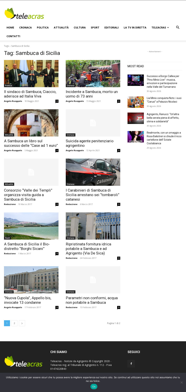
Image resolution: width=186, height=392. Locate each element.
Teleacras (158, 27)
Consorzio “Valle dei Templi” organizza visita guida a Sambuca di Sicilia (28, 195)
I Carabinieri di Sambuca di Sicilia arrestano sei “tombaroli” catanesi (92, 195)
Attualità (61, 27)
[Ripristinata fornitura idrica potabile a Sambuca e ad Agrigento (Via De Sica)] (93, 226)
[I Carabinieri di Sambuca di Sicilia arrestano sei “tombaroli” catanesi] (93, 172)
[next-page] (22, 323)
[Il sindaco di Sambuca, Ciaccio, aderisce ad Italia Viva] (31, 73)
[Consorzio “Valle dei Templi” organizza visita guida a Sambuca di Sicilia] (31, 172)
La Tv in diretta (135, 27)
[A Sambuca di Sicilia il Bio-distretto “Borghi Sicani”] (31, 226)
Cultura (80, 27)
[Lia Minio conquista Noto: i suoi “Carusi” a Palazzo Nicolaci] (136, 102)
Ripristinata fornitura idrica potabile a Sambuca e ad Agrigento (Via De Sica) (88, 248)
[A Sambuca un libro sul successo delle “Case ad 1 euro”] (31, 122)
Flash (7, 238)
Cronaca (25, 27)
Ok (94, 386)
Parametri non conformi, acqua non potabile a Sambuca (92, 300)
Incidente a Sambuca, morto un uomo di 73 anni (92, 94)
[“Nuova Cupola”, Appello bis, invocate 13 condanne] (31, 279)
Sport (95, 27)
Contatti (13, 36)
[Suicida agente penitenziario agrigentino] (93, 122)
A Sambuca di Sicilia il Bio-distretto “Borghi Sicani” (27, 246)
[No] (181, 382)
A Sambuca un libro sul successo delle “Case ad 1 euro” (31, 143)
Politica (43, 27)
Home (10, 27)
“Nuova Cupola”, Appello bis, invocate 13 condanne (27, 300)
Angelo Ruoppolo (13, 101)
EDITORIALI (111, 27)
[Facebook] (131, 363)
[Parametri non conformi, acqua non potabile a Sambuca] (93, 279)
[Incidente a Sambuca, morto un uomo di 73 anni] (93, 73)
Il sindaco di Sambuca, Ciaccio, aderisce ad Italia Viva (30, 94)
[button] (177, 28)
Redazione (10, 204)
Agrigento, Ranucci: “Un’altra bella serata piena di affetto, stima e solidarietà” (163, 118)
